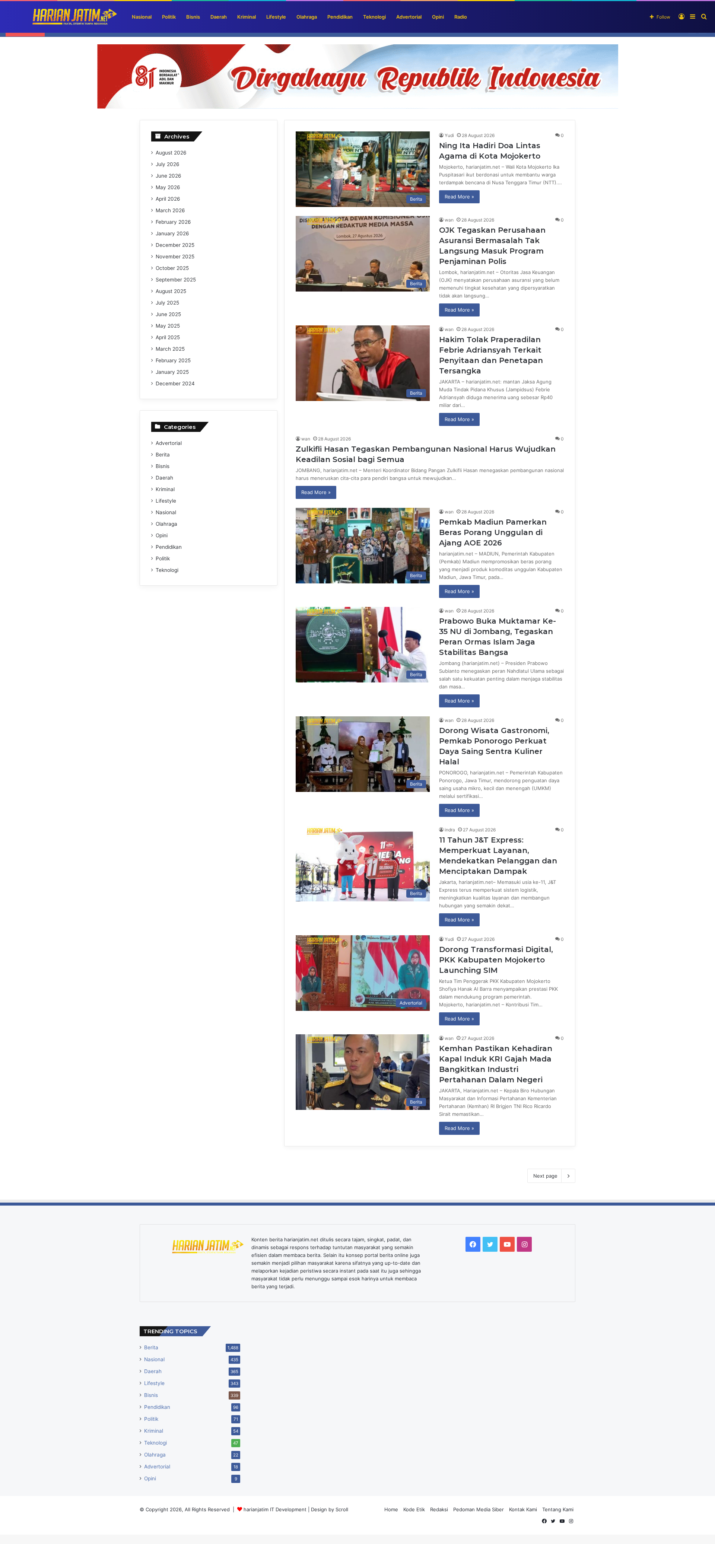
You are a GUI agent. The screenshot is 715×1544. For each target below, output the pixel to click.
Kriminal (246, 17)
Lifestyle (276, 17)
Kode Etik (414, 1509)
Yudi (449, 135)
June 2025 (168, 314)
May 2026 (168, 187)
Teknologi (374, 17)
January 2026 (172, 233)
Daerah (218, 17)
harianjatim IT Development (276, 1509)
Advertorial (409, 17)
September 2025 (176, 280)
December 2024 (175, 383)
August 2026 (171, 153)
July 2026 (167, 164)
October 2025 (172, 268)
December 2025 (175, 245)
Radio (460, 17)
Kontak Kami (523, 1509)
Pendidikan (340, 17)
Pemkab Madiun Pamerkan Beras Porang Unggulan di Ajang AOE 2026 (493, 532)
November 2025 (175, 257)
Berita (163, 455)
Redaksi (439, 1509)
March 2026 (170, 210)
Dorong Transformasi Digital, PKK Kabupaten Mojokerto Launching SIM (496, 960)
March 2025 (170, 349)
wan (449, 220)
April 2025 (168, 337)
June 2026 (168, 176)
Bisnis (193, 17)
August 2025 (171, 291)
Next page (545, 1176)
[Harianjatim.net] (61, 17)
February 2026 (173, 222)
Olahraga (306, 17)
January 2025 (172, 372)
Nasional (142, 17)
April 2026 (168, 199)
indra (450, 830)
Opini (438, 17)
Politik (169, 17)
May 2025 (168, 326)
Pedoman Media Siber (478, 1509)
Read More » (459, 197)
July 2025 (167, 303)
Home (391, 1509)
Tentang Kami (557, 1509)
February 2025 (173, 360)
